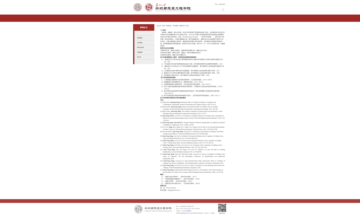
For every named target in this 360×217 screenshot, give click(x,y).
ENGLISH (222, 4)
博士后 (139, 57)
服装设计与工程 (184, 25)
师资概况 (139, 38)
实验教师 (139, 52)
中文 (216, 4)
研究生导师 (140, 47)
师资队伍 (168, 25)
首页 (163, 25)
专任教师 (139, 42)
